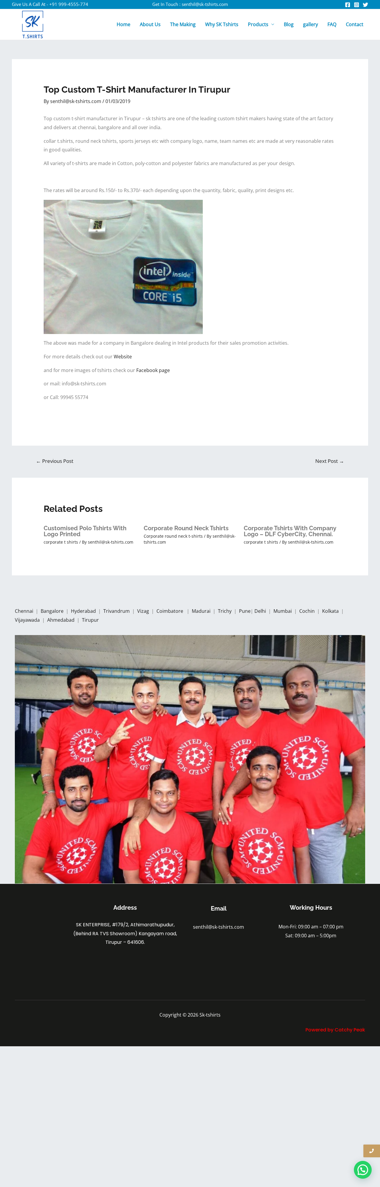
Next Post (329, 461)
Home (123, 24)
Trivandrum (117, 611)
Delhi (260, 611)
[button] (363, 1170)
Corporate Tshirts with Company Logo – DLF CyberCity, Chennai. (290, 531)
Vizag (143, 611)
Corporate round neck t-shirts (173, 536)
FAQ (331, 24)
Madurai (202, 611)
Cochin (307, 611)
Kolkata (331, 611)
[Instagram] (356, 4)
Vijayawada (28, 620)
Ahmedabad (61, 620)
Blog (289, 24)
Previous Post (54, 461)
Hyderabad (84, 611)
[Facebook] (347, 4)
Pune (245, 611)
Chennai (24, 611)
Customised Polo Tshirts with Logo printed (85, 531)
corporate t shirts (61, 542)
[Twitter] (365, 4)
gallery (310, 24)
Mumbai (283, 611)
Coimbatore (171, 611)
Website (124, 356)
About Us (150, 24)
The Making (183, 24)
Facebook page (153, 370)
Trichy (225, 611)
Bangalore (52, 611)
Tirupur (90, 620)
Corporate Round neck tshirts (186, 528)
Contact (354, 24)
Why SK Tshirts (221, 24)
